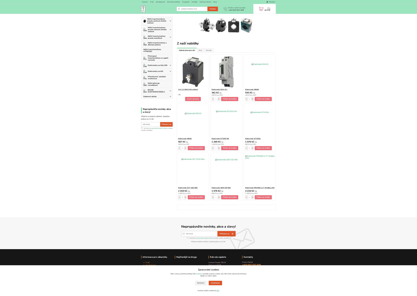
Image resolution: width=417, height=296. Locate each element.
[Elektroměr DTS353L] (260, 121)
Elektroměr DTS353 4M (220, 139)
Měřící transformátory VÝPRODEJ (152, 50)
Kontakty (194, 2)
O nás (152, 2)
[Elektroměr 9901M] (260, 71)
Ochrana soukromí (205, 2)
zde (218, 291)
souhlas (198, 274)
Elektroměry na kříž (155, 71)
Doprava (145, 2)
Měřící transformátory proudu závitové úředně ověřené (156, 21)
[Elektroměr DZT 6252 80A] (193, 170)
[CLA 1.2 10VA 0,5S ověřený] (193, 71)
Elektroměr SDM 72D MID (221, 188)
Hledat (213, 9)
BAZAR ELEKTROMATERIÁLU (156, 91)
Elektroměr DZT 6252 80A (188, 188)
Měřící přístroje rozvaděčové (154, 84)
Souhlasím (215, 283)
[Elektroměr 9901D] (193, 121)
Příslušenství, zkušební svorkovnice (157, 78)
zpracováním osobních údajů (159, 128)
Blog (215, 2)
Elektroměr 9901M (252, 89)
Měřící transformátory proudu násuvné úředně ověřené (157, 30)
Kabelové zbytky (150, 96)
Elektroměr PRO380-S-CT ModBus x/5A (260, 188)
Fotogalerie (185, 2)
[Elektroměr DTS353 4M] (226, 121)
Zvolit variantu (193, 99)
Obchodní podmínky (173, 2)
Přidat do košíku (230, 99)
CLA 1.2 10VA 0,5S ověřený (188, 89)
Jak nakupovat (160, 2)
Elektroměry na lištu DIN (157, 65)
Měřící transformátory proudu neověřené (156, 37)
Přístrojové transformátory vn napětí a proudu (158, 58)
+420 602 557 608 (236, 10)
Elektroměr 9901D (185, 139)
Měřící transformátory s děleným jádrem (157, 44)
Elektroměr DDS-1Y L (220, 89)
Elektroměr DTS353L (253, 139)
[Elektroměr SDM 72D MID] (226, 170)
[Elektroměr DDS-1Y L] (226, 71)
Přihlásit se (166, 124)
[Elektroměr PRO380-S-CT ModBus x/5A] (260, 170)
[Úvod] (158, 8)
